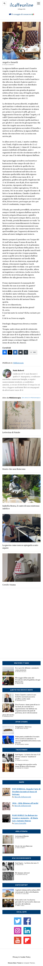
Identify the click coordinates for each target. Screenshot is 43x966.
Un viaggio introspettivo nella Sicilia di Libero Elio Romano (26, 765)
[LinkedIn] (15, 352)
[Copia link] (26, 352)
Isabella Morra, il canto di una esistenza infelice (20, 507)
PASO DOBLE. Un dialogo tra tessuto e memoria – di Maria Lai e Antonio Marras (25, 818)
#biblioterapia (18, 363)
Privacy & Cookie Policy (21, 957)
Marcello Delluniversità (22, 797)
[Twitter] (10, 352)
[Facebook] (4, 352)
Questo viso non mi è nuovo (21, 690)
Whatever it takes (21, 663)
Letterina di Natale (11, 432)
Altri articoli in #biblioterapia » (31, 397)
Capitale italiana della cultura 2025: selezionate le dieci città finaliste (27, 891)
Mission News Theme (14, 963)
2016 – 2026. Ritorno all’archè (25, 803)
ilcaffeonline (21, 5)
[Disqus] (21, 621)
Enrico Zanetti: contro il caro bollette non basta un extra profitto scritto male (25, 697)
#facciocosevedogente (21, 858)
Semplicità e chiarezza (23, 727)
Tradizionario (21, 750)
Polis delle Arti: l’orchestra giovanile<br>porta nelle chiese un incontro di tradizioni (27, 902)
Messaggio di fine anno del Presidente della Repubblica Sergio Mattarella (27, 680)
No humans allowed (22, 873)
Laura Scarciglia (20, 823)
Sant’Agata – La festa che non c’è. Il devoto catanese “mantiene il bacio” (27, 757)
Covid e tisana (9, 584)
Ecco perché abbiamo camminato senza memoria (27, 669)
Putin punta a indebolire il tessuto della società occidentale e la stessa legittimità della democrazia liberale (28, 740)
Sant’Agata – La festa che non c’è (27, 863)
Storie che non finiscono (13, 469)
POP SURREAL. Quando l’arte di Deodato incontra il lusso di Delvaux (26, 792)
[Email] (20, 352)
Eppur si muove (21, 722)
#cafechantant (21, 885)
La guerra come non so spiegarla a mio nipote (20, 546)
